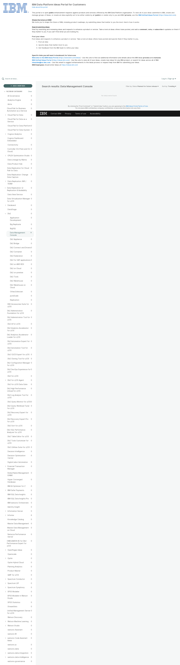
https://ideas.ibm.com (167, 15)
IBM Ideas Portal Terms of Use (137, 106)
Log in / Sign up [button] (168, 79)
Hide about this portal (40, 7)
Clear (30, 91)
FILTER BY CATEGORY (14, 91)
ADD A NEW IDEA (18, 86)
